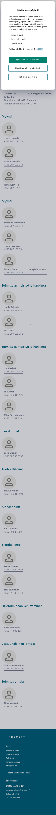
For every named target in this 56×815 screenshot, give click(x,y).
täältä (40, 49)
